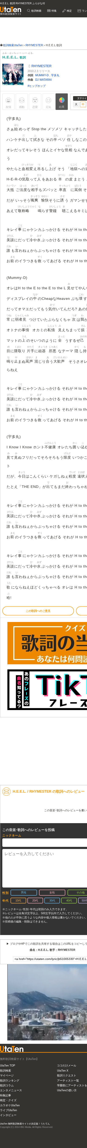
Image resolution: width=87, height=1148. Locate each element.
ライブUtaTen (8, 1110)
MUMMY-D (42, 75)
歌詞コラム (7, 1085)
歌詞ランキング (9, 1080)
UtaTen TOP (7, 1065)
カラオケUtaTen (10, 1105)
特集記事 (5, 1095)
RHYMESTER (41, 66)
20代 (35, 900)
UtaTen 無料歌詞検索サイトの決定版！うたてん (25, 1123)
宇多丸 (55, 75)
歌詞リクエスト (66, 1075)
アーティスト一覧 (68, 1080)
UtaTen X (62, 1070)
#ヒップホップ (37, 85)
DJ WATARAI (43, 79)
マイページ (7, 1075)
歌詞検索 (36, 10)
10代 (18, 900)
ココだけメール (66, 1065)
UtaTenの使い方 (67, 1090)
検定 (69, 10)
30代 (52, 900)
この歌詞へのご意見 (38, 610)
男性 (23, 892)
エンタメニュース (11, 1090)
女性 (52, 892)
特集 (54, 10)
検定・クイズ (8, 1100)
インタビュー (8, 1115)
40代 (69, 900)
